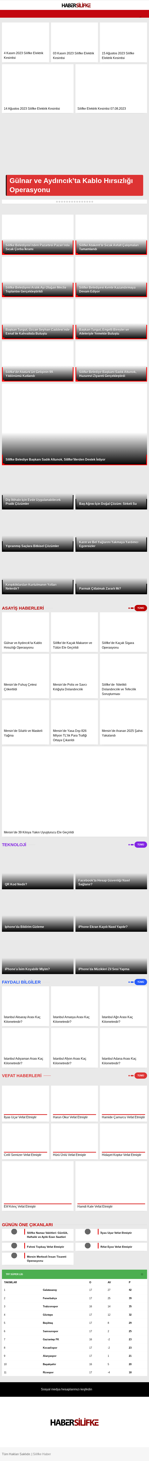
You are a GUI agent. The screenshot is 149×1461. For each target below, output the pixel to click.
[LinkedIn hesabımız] (99, 1454)
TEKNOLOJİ (13, 63)
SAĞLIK (10, 55)
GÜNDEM (11, 39)
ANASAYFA (12, 31)
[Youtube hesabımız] (79, 1454)
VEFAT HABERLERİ (17, 71)
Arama (109, 18)
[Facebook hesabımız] (20, 1454)
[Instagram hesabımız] (59, 1454)
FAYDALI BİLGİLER (17, 87)
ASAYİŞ (10, 47)
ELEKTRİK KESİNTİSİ (19, 79)
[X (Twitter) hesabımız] (40, 1454)
